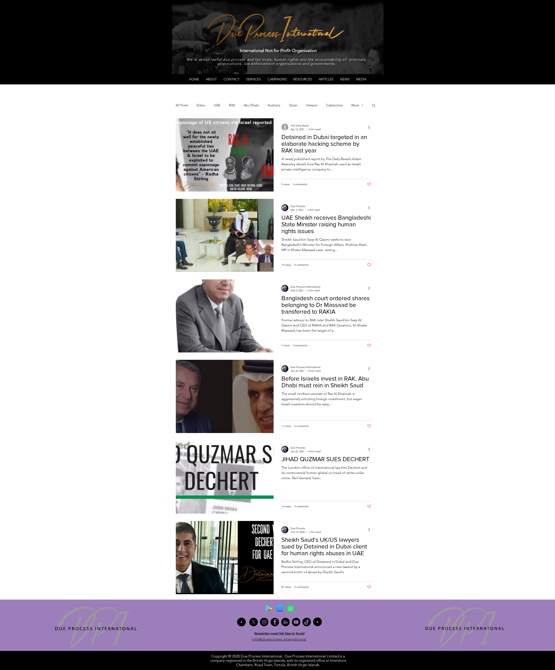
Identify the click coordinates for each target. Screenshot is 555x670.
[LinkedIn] (285, 622)
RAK (232, 105)
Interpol (311, 105)
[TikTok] (306, 622)
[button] (374, 105)
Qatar (293, 105)
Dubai (201, 105)
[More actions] (370, 127)
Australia (274, 105)
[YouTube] (296, 622)
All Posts (182, 105)
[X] (253, 622)
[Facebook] (275, 622)
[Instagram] (264, 622)
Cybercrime (334, 105)
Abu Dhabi (251, 105)
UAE (217, 105)
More (355, 105)
